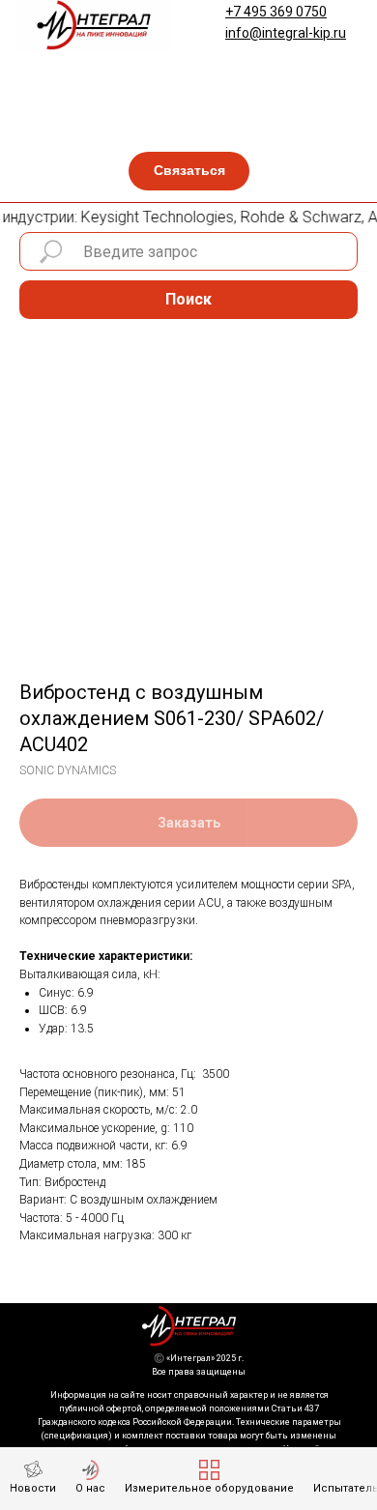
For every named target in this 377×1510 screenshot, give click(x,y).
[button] (189, 171)
